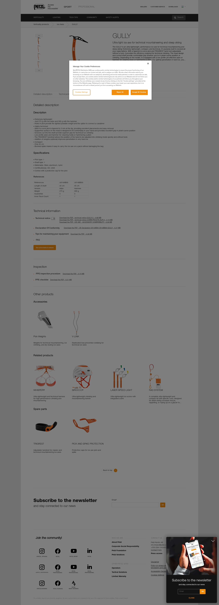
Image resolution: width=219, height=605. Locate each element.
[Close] (148, 63)
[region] (110, 80)
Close (192, 598)
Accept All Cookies (139, 92)
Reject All (120, 92)
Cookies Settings (81, 92)
